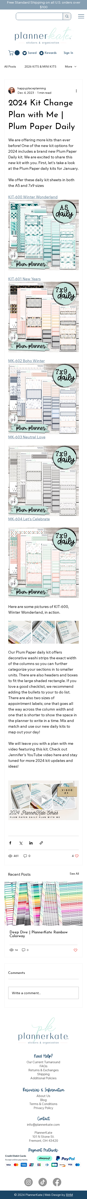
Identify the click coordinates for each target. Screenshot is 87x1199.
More (68, 66)
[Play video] (43, 800)
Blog (43, 1100)
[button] (14, 52)
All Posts (10, 66)
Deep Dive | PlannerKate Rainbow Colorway (39, 934)
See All (74, 873)
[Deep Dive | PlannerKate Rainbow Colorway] (43, 904)
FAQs (43, 1066)
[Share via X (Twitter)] (21, 843)
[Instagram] (28, 1182)
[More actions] (76, 90)
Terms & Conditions (43, 1104)
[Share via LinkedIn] (31, 843)
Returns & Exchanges (43, 1070)
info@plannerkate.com (43, 1125)
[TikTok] (42, 1182)
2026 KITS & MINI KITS (40, 66)
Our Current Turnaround (43, 1062)
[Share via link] (41, 843)
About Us (43, 1096)
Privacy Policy (43, 1108)
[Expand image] (19, 632)
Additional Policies (43, 1078)
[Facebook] (57, 1182)
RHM (69, 1195)
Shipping (43, 1074)
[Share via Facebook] (10, 843)
